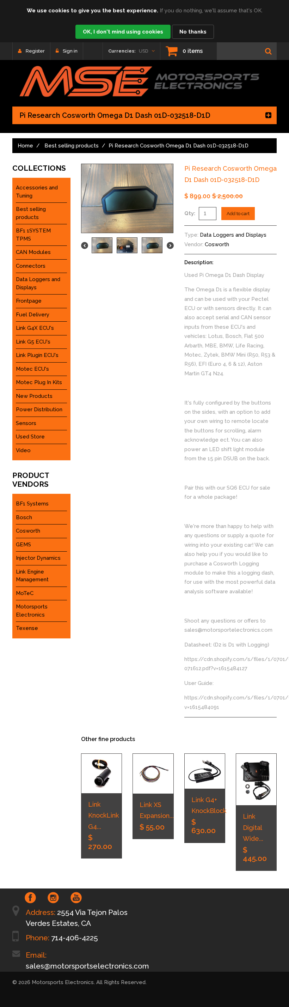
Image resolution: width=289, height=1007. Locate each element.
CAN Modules (33, 252)
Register (35, 51)
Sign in (70, 51)
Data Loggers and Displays (233, 235)
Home (25, 145)
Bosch (24, 517)
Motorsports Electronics (32, 610)
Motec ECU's (32, 369)
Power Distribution (39, 409)
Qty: (189, 213)
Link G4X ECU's (35, 328)
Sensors (26, 423)
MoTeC (24, 593)
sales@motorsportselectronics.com (87, 965)
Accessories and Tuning (37, 191)
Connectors (30, 266)
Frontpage (29, 301)
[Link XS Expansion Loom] (153, 773)
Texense (27, 628)
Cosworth (217, 244)
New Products (34, 396)
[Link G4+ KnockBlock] (204, 771)
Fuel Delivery (32, 314)
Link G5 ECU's (33, 342)
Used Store (30, 436)
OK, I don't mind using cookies (123, 32)
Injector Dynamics (38, 558)
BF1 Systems (32, 504)
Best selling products (71, 145)
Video (23, 450)
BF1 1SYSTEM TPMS (33, 235)
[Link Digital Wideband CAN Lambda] (256, 779)
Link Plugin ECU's (37, 355)
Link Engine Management (32, 576)
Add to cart (238, 213)
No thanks (193, 32)
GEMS (23, 544)
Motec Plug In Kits (39, 382)
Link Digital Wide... (253, 827)
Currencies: (122, 51)
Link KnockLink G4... (103, 815)
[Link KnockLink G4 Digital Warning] (101, 773)
